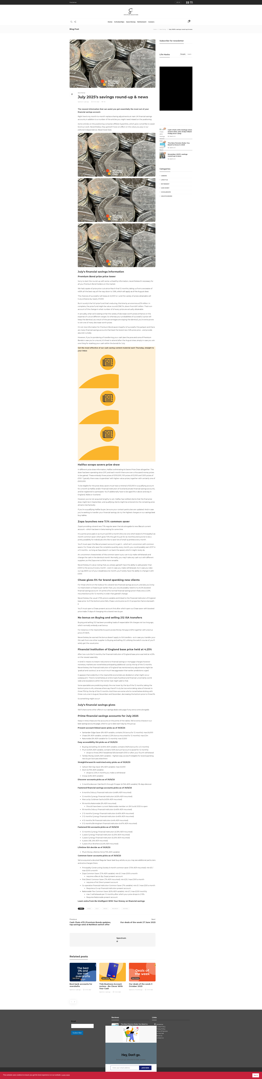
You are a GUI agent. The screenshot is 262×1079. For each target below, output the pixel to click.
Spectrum (80, 102)
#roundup (115, 908)
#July (97, 908)
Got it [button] (256, 1075)
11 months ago (138, 989)
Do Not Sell (160, 1033)
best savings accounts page (89, 724)
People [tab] (182, 54)
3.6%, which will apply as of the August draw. (131, 291)
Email (74, 1021)
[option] (83, 977)
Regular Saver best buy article (112, 860)
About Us (159, 1035)
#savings (125, 908)
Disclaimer (73, 2)
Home (110, 22)
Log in (178, 2)
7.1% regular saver (109, 526)
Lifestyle (164, 180)
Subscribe (77, 1033)
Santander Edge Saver (91, 733)
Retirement (141, 22)
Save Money (131, 22)
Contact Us (160, 1038)
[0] (162, 144)
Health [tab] (189, 54)
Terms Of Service (162, 1031)
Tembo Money (88, 756)
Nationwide (86, 891)
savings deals (112, 710)
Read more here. (105, 130)
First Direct (86, 879)
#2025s (89, 908)
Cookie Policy (160, 1026)
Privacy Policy (160, 1029)
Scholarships (119, 22)
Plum (84, 852)
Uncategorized (166, 196)
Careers (151, 22)
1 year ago (86, 102)
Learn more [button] (66, 1075)
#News (105, 908)
